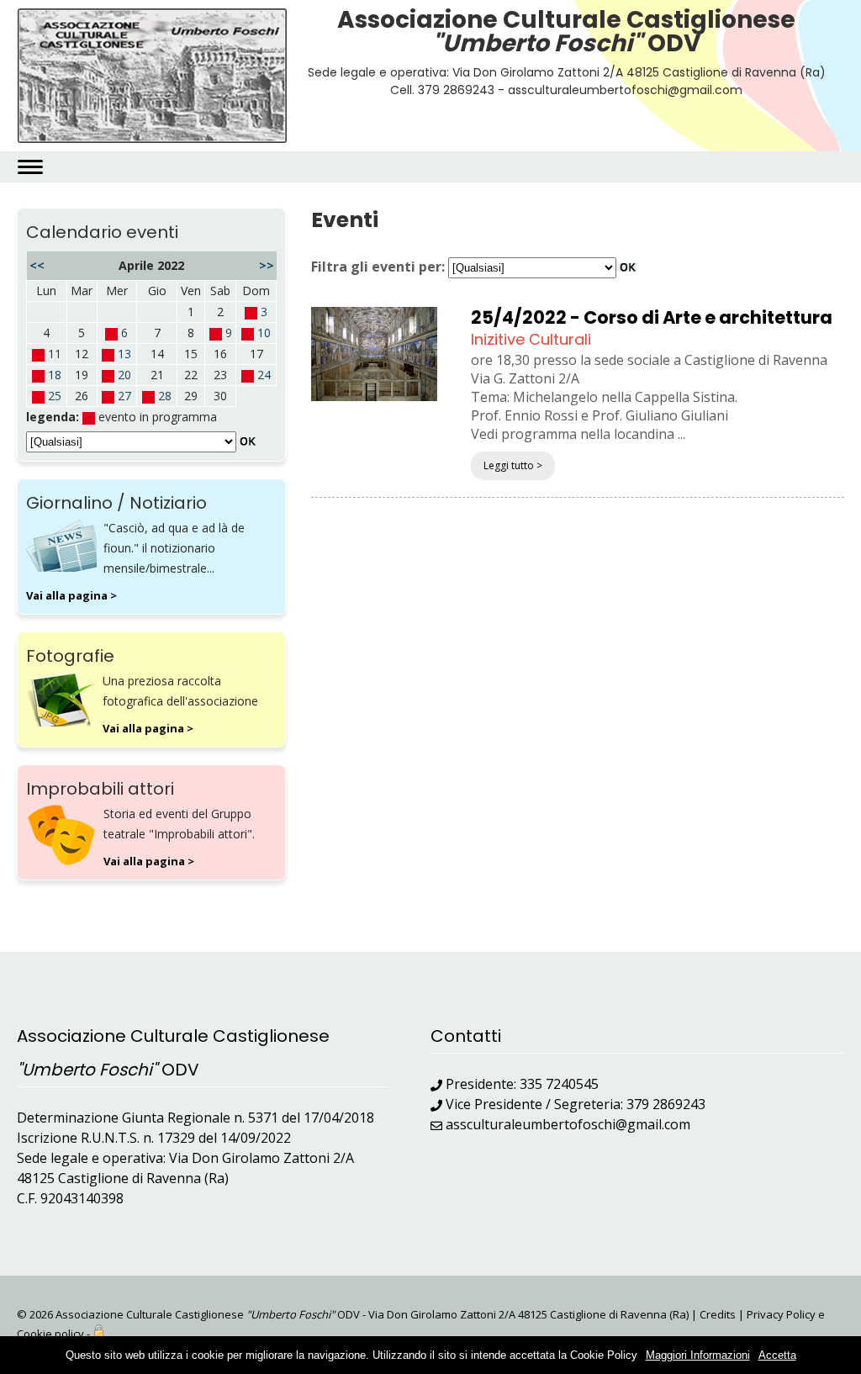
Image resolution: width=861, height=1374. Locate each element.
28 (165, 396)
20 (124, 375)
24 (264, 375)
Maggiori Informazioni (698, 1355)
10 (264, 333)
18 (54, 375)
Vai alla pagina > (71, 595)
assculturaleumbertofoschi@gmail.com (568, 1124)
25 (54, 396)
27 (124, 396)
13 (124, 354)
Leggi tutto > (512, 465)
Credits (718, 1314)
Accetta (777, 1355)
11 (54, 354)
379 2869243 (665, 1104)
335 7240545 (559, 1084)
